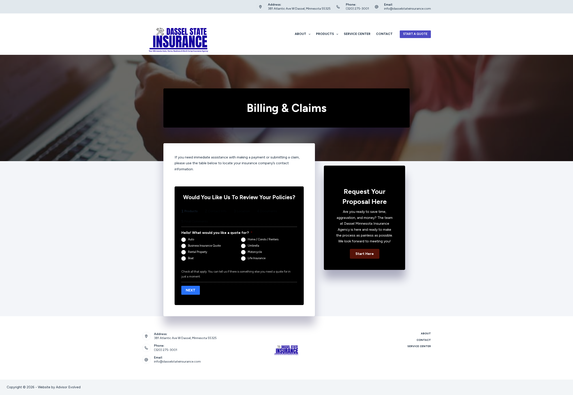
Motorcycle (255, 252)
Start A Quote (415, 34)
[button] (364, 254)
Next (190, 290)
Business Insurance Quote (204, 245)
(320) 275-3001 (357, 9)
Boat (191, 258)
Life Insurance (256, 258)
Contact (384, 34)
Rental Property (197, 252)
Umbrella (253, 245)
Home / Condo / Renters (263, 239)
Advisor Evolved (68, 387)
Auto (191, 239)
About (300, 34)
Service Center (357, 34)
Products (325, 34)
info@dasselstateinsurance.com (407, 9)
